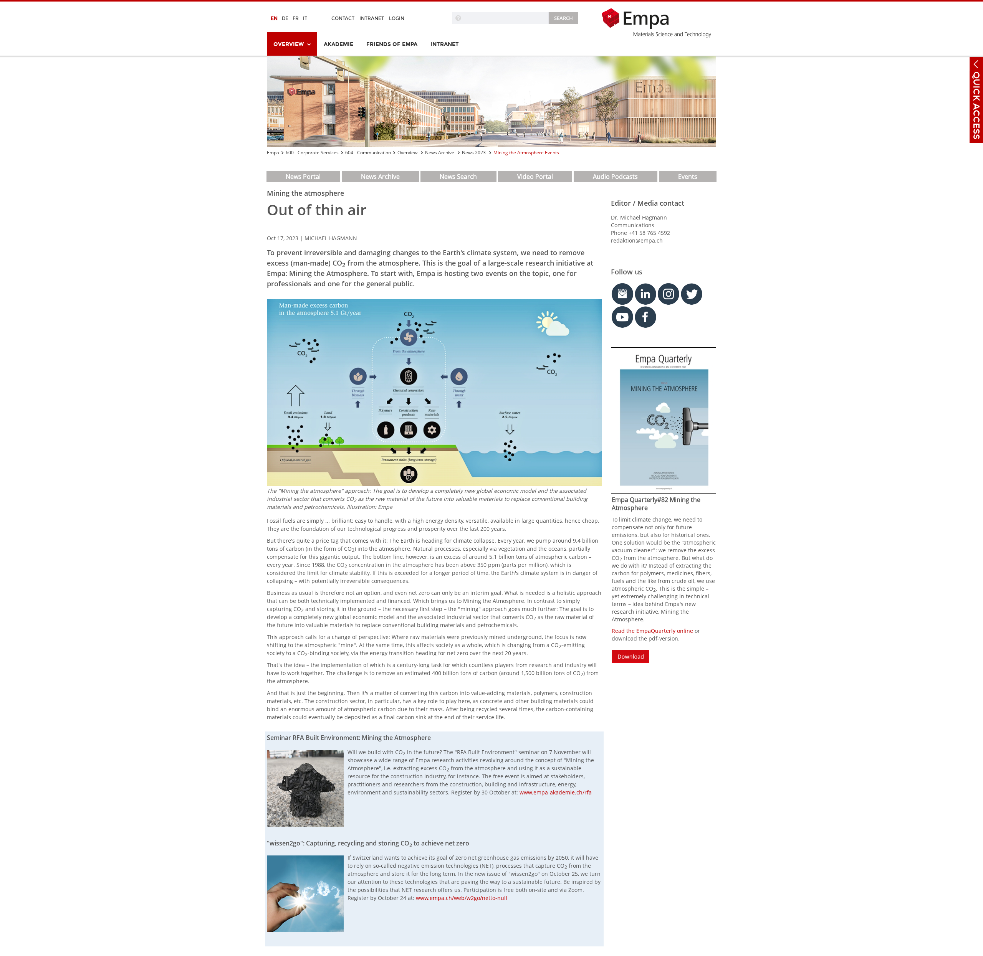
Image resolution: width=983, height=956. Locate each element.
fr (296, 18)
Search (563, 18)
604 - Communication (368, 152)
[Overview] (491, 101)
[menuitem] (292, 44)
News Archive (440, 152)
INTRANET (371, 18)
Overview (408, 152)
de (285, 18)
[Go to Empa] (658, 23)
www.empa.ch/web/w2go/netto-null (461, 898)
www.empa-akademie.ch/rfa (556, 792)
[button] (976, 64)
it (305, 18)
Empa (273, 152)
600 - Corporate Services (312, 152)
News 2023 (474, 152)
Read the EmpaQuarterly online (652, 630)
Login (396, 18)
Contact (342, 18)
